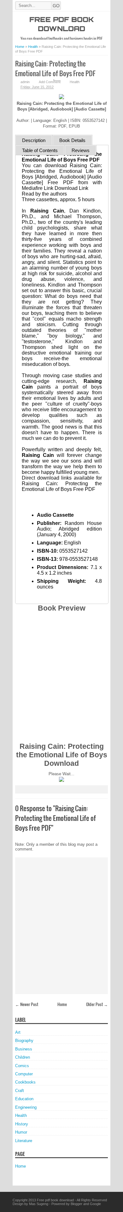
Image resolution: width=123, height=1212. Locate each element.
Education (24, 1098)
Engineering (26, 1107)
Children (22, 1057)
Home (62, 1004)
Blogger (76, 1204)
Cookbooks (25, 1082)
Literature (23, 1140)
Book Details (72, 140)
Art (17, 1032)
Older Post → (97, 1004)
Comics (22, 1065)
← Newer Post (26, 1004)
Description (33, 140)
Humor (21, 1132)
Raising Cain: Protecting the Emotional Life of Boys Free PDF (55, 68)
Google (95, 1204)
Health (74, 82)
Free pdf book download (55, 1200)
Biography (24, 1040)
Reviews (81, 150)
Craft (19, 1090)
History (21, 1124)
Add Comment (50, 82)
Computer (24, 1074)
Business (23, 1049)
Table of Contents (40, 150)
